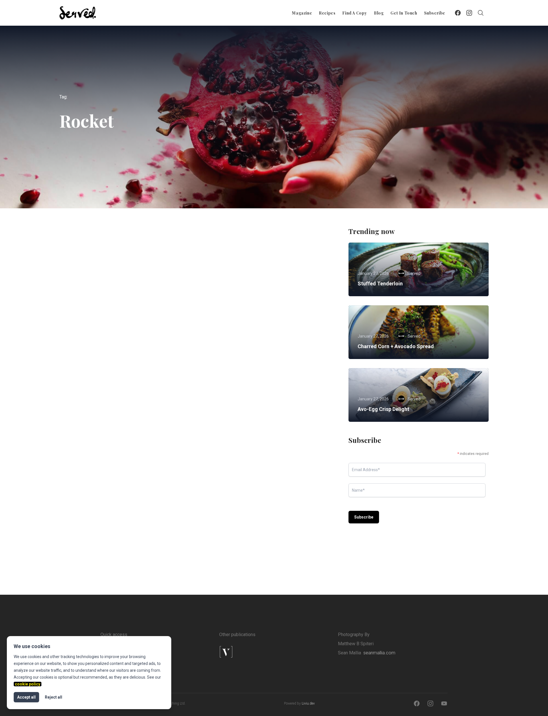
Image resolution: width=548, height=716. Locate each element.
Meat (294, 333)
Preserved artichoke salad (242, 518)
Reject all (53, 697)
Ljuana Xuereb (240, 554)
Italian (274, 333)
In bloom (81, 344)
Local (164, 333)
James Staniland (102, 380)
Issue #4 (142, 333)
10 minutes (223, 333)
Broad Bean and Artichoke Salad (249, 344)
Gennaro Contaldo (244, 380)
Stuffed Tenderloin (380, 284)
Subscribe (434, 13)
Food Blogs (115, 333)
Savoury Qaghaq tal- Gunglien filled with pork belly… (126, 522)
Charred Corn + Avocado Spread (396, 346)
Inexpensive (308, 507)
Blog (379, 13)
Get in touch (403, 13)
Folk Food (126, 507)
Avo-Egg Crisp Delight (383, 409)
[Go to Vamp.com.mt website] (244, 652)
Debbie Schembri (103, 561)
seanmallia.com (379, 653)
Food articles (84, 333)
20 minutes (223, 507)
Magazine (302, 13)
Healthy (250, 507)
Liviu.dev (308, 703)
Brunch (102, 507)
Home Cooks (156, 507)
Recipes (327, 13)
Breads (79, 507)
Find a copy (354, 13)
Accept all (26, 697)
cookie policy (27, 684)
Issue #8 (250, 333)
